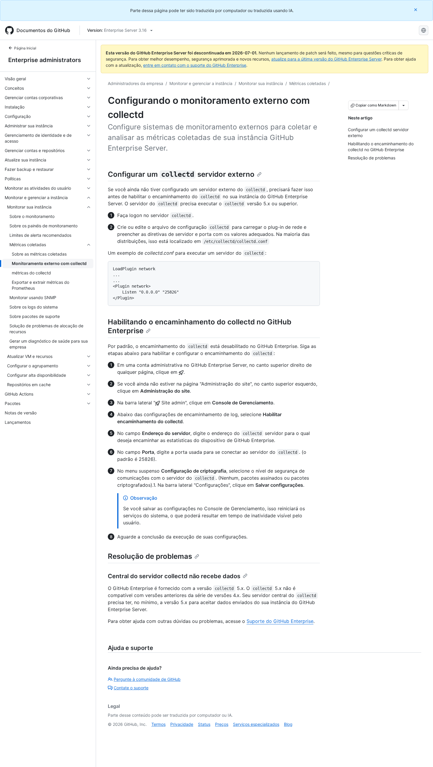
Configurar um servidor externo (181, 174)
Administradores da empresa (135, 83)
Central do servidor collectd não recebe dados (174, 576)
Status (204, 724)
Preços (221, 724)
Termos (158, 724)
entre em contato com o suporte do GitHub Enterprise (194, 65)
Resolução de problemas (150, 556)
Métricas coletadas (307, 83)
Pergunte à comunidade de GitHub (147, 679)
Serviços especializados (256, 724)
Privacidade (181, 724)
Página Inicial (25, 48)
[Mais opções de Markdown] (404, 105)
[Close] (416, 9)
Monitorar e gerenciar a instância (200, 83)
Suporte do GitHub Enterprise (280, 621)
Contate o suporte (131, 687)
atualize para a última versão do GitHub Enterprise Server (326, 58)
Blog (288, 724)
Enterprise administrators (44, 60)
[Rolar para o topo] (420, 754)
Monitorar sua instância (261, 83)
